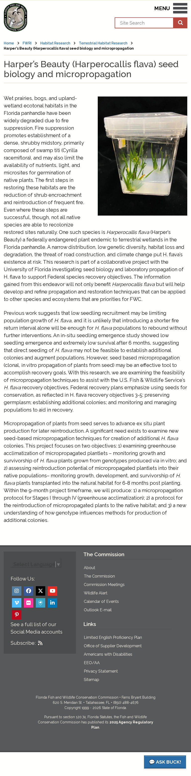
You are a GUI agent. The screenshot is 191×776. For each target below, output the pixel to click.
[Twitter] (40, 591)
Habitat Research (55, 43)
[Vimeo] (16, 603)
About (89, 567)
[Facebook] (28, 591)
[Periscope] (40, 603)
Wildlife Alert (95, 593)
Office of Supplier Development (113, 646)
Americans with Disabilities (108, 654)
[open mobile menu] (180, 9)
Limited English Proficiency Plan (113, 637)
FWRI (27, 43)
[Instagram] (16, 591)
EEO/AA (92, 662)
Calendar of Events (101, 601)
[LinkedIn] (52, 603)
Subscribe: (23, 643)
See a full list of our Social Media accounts (36, 628)
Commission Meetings (104, 584)
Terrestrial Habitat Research (103, 43)
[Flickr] (28, 603)
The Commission (99, 576)
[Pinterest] (16, 614)
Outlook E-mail (98, 610)
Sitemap (91, 679)
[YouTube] (52, 591)
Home (9, 43)
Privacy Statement (101, 671)
